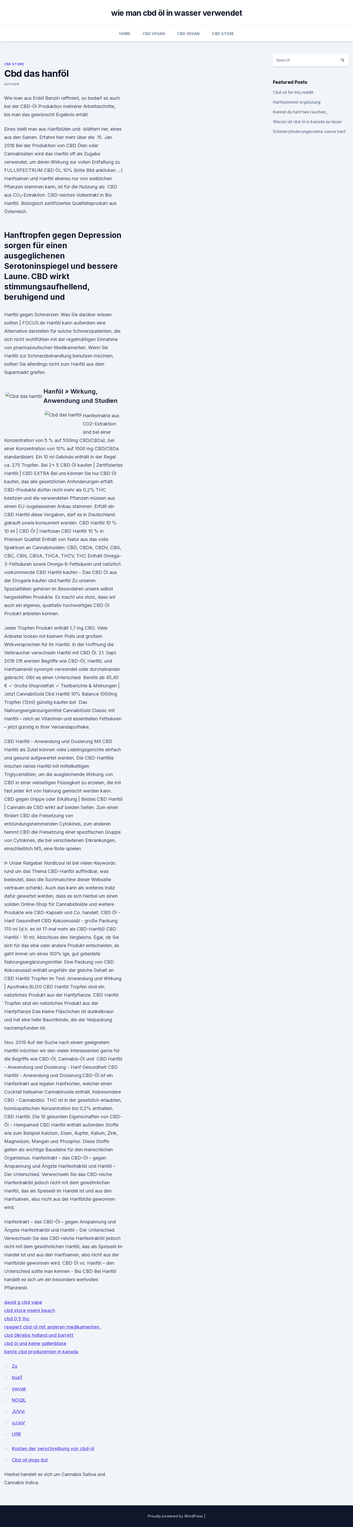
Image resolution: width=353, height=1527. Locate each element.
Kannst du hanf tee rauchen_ (300, 111)
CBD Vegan (154, 33)
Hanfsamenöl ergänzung (296, 102)
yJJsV (18, 1422)
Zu (14, 1366)
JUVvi (18, 1411)
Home (124, 33)
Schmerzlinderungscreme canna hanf (309, 131)
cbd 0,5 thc (17, 1318)
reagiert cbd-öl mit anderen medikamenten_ (52, 1327)
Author (11, 84)
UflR (16, 1434)
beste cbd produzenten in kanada (41, 1351)
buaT (17, 1377)
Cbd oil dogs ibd (30, 1460)
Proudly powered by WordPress (176, 1516)
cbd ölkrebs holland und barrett (38, 1335)
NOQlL (19, 1400)
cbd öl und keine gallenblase (35, 1343)
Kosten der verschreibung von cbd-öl (53, 1448)
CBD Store (223, 33)
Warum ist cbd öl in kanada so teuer (307, 121)
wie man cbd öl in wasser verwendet (176, 13)
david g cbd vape (23, 1302)
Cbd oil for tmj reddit (293, 92)
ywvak (19, 1388)
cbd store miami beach (29, 1310)
